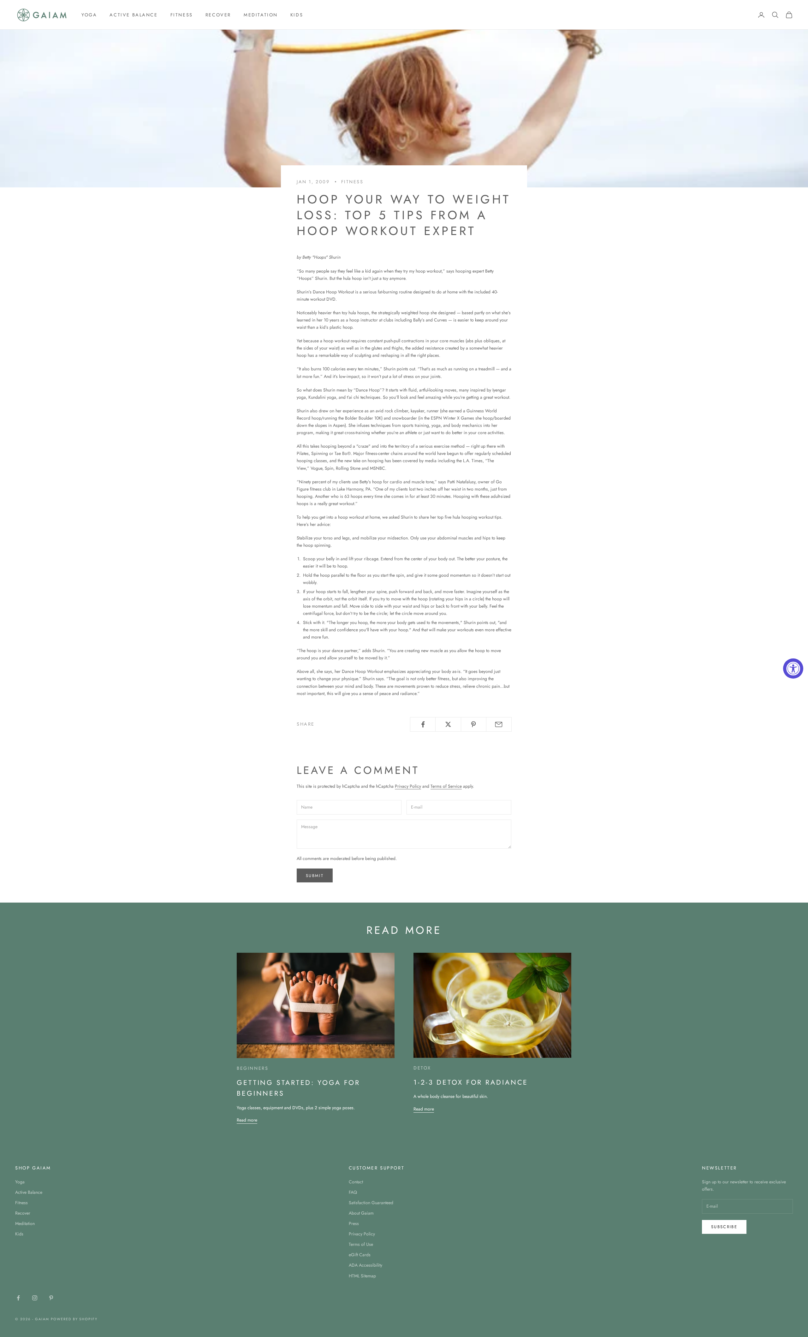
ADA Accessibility (365, 1265)
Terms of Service (446, 786)
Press (354, 1223)
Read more (247, 1120)
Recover (218, 15)
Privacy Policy (408, 786)
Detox (422, 1068)
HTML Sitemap (362, 1276)
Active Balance (133, 15)
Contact (356, 1182)
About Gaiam (361, 1213)
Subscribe (724, 1227)
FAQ (353, 1192)
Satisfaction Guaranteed (371, 1202)
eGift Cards (360, 1255)
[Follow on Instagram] (35, 1298)
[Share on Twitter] (448, 724)
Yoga (89, 15)
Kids (296, 15)
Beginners (252, 1068)
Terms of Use (361, 1244)
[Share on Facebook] (422, 724)
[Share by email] (498, 724)
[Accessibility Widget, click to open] (793, 668)
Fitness (181, 15)
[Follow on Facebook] (18, 1298)
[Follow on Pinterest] (51, 1298)
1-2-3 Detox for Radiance (470, 1082)
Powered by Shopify (74, 1319)
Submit (315, 876)
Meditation (261, 15)
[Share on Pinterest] (473, 724)
